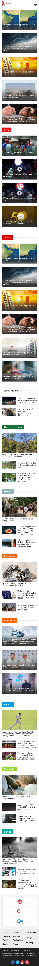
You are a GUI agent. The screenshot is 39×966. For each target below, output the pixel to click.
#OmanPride (31, 932)
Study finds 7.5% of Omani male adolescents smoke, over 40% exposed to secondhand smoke (18, 861)
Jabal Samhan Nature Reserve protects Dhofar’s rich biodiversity (18, 455)
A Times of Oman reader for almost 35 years (19, 199)
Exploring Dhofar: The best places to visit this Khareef (26, 465)
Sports (16, 932)
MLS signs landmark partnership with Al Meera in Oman (19, 666)
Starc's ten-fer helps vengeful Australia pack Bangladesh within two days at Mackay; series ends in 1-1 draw (18, 734)
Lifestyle (29, 938)
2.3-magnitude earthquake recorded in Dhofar (19, 25)
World (5, 940)
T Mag (15, 944)
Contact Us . (26, 951)
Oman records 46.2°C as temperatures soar (19, 73)
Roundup (29, 943)
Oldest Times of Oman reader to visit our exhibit (18, 175)
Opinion (16, 936)
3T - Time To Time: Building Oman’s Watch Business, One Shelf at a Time (18, 689)
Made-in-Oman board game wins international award (26, 872)
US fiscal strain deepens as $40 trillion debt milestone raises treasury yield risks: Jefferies (26, 595)
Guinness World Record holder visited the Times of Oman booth (19, 222)
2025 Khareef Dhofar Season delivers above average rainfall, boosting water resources (26, 477)
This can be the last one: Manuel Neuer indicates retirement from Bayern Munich (26, 756)
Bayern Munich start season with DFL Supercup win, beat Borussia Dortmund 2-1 (27, 744)
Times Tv (6, 936)
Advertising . (15, 951)
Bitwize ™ (5, 957)
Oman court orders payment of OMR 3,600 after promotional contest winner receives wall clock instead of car (19, 119)
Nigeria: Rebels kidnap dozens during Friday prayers (17, 520)
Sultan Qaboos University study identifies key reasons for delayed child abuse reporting (27, 884)
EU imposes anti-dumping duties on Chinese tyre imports (26, 819)
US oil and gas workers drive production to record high (27, 607)
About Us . (5, 951)
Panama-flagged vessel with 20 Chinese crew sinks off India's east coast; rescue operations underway (26, 530)
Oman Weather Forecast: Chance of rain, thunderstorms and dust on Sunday (17, 48)
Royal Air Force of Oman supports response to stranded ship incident (26, 412)
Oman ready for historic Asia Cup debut (19, 152)
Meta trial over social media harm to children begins (17, 797)
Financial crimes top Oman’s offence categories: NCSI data (18, 377)
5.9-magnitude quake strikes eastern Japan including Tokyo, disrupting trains (26, 543)
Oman (5, 932)
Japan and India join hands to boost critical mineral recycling (16, 584)
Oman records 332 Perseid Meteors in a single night (26, 807)
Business (7, 944)
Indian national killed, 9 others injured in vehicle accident (19, 96)
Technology (18, 940)
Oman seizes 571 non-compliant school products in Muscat (19, 354)
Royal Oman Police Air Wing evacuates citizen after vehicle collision (27, 400)
